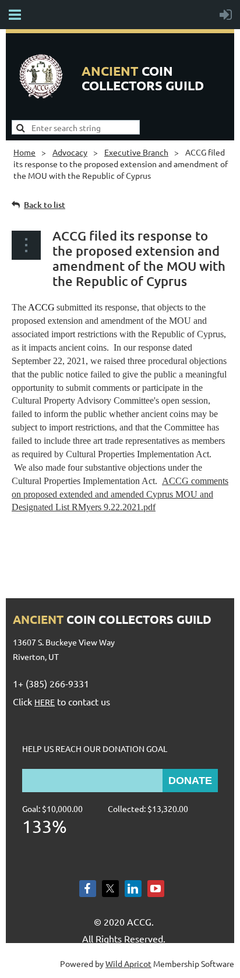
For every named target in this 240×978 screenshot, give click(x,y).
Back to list (44, 204)
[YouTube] (155, 888)
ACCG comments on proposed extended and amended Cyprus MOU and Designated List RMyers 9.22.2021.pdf (120, 494)
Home (24, 152)
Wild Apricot (128, 963)
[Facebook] (87, 888)
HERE (44, 702)
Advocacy (69, 152)
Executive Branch (136, 152)
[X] (110, 888)
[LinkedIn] (133, 888)
